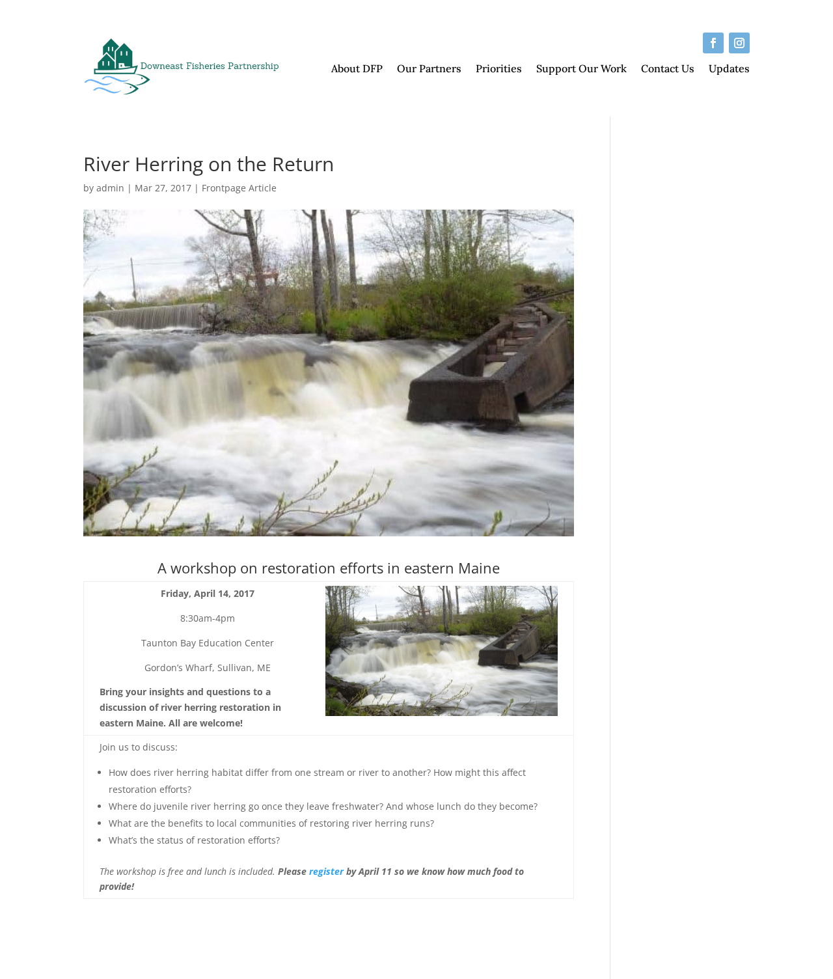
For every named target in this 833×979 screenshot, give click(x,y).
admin (110, 188)
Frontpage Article (239, 188)
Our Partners (429, 69)
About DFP (357, 69)
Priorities (499, 69)
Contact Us (667, 69)
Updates (729, 69)
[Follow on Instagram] (739, 43)
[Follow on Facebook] (713, 43)
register (326, 871)
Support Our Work (581, 69)
